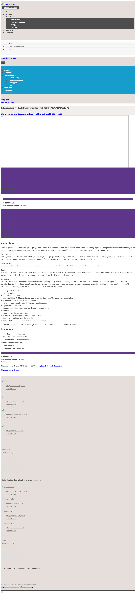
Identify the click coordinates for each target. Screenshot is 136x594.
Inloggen (5, 100)
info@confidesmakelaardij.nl (49, 366)
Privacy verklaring (26, 587)
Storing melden (7, 102)
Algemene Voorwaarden (10, 587)
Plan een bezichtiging (10, 370)
